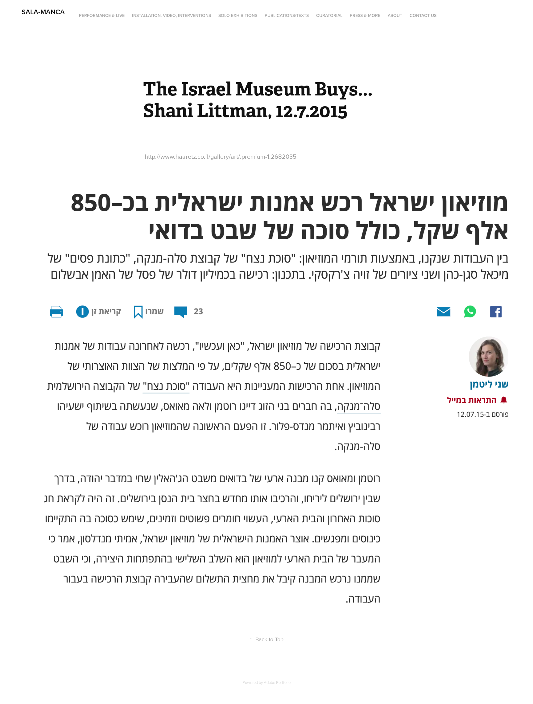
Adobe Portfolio (277, 682)
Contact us (423, 15)
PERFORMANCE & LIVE (102, 15)
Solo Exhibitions (237, 15)
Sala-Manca (42, 12)
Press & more (365, 15)
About (395, 15)
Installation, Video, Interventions (171, 15)
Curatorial (329, 15)
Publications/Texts (287, 15)
